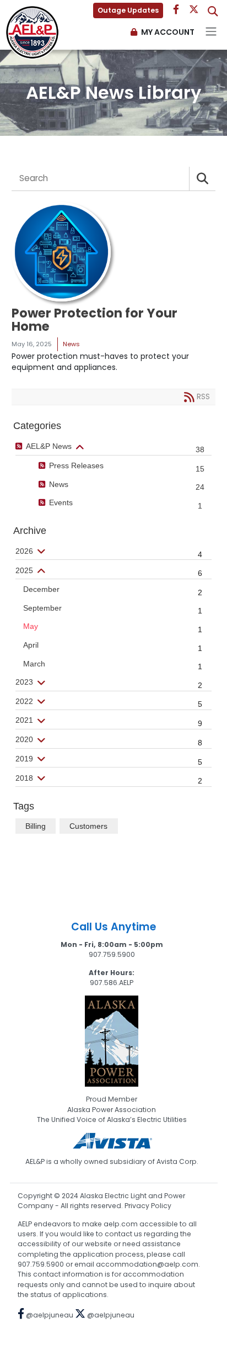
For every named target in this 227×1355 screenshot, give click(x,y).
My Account (167, 32)
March (34, 663)
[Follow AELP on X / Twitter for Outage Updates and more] (195, 9)
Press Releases (76, 465)
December (41, 589)
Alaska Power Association (111, 1109)
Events (61, 502)
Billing (35, 826)
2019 (24, 758)
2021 (24, 720)
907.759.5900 (112, 954)
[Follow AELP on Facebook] (176, 9)
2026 (24, 551)
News (58, 484)
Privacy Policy (148, 1205)
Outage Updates (128, 10)
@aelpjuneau (48, 1315)
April (31, 645)
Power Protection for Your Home (94, 320)
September (42, 608)
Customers (88, 826)
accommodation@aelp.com (147, 1264)
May (30, 626)
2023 (24, 682)
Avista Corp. (177, 1161)
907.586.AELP (111, 982)
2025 (24, 570)
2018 (24, 778)
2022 (24, 701)
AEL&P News (49, 446)
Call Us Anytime (113, 926)
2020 (24, 739)
